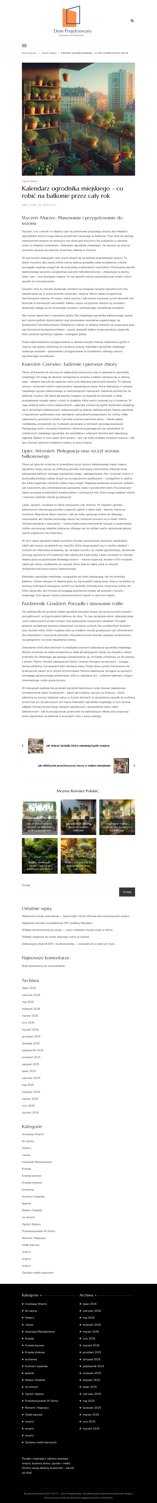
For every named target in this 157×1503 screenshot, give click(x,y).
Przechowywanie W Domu (38, 1231)
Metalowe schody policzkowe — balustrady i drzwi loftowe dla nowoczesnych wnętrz (76, 916)
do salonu (28, 1141)
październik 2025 (32, 1050)
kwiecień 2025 (31, 1092)
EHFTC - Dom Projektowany (66, 1493)
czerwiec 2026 (31, 995)
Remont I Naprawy (34, 1238)
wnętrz (26, 1252)
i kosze (26, 1155)
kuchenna (28, 1189)
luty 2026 (28, 1022)
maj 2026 (28, 1002)
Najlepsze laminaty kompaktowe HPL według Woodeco (57, 923)
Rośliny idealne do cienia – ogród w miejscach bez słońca (40, 866)
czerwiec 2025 (31, 1078)
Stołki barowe (30, 1245)
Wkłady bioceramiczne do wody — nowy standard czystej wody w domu (67, 930)
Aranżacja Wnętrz (33, 1134)
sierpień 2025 (30, 1064)
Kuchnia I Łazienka (33, 1196)
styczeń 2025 (30, 1112)
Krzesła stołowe (32, 1182)
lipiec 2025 (29, 1071)
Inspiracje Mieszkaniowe (37, 1162)
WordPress (106, 1497)
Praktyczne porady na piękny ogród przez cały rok (78, 866)
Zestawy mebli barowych (38, 1273)
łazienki (26, 1203)
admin (25, 205)
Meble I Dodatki (32, 1210)
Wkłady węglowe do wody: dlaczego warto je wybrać (55, 937)
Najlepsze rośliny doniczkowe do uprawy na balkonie (117, 827)
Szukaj (26, 885)
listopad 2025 (31, 1043)
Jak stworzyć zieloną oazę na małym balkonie (78, 827)
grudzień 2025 (31, 1036)
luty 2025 (28, 1106)
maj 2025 (28, 1085)
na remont (28, 1217)
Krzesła (26, 1169)
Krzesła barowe (31, 1176)
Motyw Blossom (71, 1497)
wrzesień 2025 (31, 1057)
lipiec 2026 (29, 988)
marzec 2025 (30, 1099)
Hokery (26, 1148)
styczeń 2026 (30, 1029)
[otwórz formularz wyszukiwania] (132, 20)
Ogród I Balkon (30, 181)
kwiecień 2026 (31, 1009)
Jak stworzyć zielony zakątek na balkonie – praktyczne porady (39, 827)
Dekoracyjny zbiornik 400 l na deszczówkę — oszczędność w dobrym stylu (68, 944)
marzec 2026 (30, 1016)
